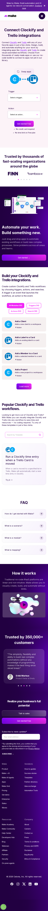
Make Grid (6, 786)
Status (4, 803)
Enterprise (6, 799)
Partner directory (31, 782)
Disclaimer (28, 850)
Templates (28, 778)
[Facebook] (12, 884)
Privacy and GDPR (31, 846)
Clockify (13, 42)
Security (5, 859)
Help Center (6, 833)
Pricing (4, 790)
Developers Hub (8, 837)
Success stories (30, 773)
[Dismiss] (44, 6)
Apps (4, 782)
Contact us (28, 833)
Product (5, 769)
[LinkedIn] (30, 884)
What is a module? (13, 538)
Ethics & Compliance (32, 859)
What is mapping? (13, 550)
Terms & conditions (31, 842)
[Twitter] (24, 884)
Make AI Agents (8, 778)
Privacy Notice (33, 749)
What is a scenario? (13, 526)
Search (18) (32, 311)
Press (26, 837)
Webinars (5, 846)
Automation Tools (31, 790)
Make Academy (8, 824)
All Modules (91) (15, 305)
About (26, 824)
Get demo (5, 795)
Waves (4, 808)
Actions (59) (16, 311)
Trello (24, 42)
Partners (5, 855)
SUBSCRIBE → (8, 754)
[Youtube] (36, 884)
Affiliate (4, 850)
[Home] (10, 16)
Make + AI (6, 773)
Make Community (8, 829)
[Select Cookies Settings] (3, 907)
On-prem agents (8, 863)
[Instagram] (18, 884)
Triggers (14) (34, 305)
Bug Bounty (28, 855)
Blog (3, 842)
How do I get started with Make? (19, 514)
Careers (27, 829)
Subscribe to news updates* (14, 732)
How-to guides (30, 769)
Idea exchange (30, 786)
